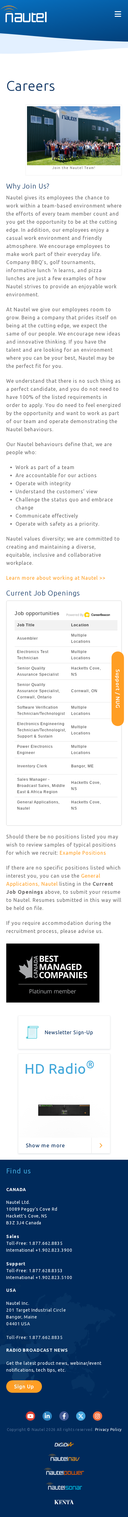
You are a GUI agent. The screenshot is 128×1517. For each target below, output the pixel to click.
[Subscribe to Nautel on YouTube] (30, 1416)
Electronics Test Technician (32, 655)
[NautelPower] (64, 1472)
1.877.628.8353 (46, 1270)
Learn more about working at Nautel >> (56, 578)
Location (80, 625)
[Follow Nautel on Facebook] (64, 1416)
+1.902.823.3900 (53, 1250)
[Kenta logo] (64, 1500)
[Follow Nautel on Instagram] (97, 1416)
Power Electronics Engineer (35, 749)
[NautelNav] (64, 1457)
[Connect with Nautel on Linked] (47, 1416)
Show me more (45, 1145)
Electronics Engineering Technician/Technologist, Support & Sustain (41, 730)
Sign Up (24, 1386)
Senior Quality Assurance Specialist (38, 671)
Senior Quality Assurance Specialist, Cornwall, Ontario (38, 691)
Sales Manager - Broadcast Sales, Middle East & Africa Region (41, 785)
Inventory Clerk (32, 766)
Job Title (26, 625)
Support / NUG (118, 688)
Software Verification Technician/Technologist (41, 710)
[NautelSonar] (64, 1486)
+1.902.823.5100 (53, 1277)
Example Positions (83, 853)
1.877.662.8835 (46, 1243)
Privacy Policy (108, 1430)
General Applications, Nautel (38, 805)
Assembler (27, 638)
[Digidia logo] (64, 1443)
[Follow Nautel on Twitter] (81, 1416)
